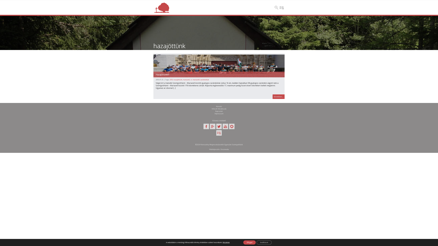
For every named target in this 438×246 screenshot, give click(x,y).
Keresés (219, 106)
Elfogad (249, 242)
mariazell (186, 80)
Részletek (226, 242)
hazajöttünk (178, 80)
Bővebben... (278, 97)
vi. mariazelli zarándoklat (200, 80)
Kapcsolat (219, 111)
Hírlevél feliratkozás (219, 109)
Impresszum (219, 114)
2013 (171, 80)
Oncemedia (224, 149)
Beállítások (264, 242)
